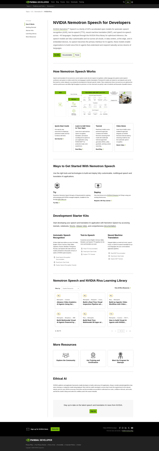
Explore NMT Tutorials (117, 259)
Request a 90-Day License (102, 200)
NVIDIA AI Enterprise (112, 195)
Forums (62, 2)
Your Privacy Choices (40, 444)
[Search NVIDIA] (124, 2)
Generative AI (38, 11)
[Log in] (132, 2)
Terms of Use (51, 444)
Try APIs (57, 55)
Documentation (67, 55)
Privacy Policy (29, 444)
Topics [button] (28, 6)
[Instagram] (122, 428)
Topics (28, 11)
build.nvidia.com (62, 199)
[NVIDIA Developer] (37, 2)
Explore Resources (68, 288)
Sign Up (93, 411)
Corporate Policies (70, 444)
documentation (110, 226)
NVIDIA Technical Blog (127, 430)
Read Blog (78, 149)
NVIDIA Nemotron (60, 29)
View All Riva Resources (122, 288)
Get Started (58, 139)
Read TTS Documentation (90, 248)
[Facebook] (119, 428)
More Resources (31, 37)
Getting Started (31, 27)
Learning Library (31, 33)
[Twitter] (129, 428)
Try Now (55, 202)
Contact (79, 444)
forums (72, 226)
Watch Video (120, 145)
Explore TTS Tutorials (89, 254)
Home (53, 2)
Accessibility (60, 444)
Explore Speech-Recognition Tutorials (66, 265)
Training (81, 2)
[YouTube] (132, 428)
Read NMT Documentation (118, 253)
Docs (67, 2)
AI (32, 11)
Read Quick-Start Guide (62, 262)
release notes (81, 226)
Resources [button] (50, 6)
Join (128, 2)
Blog (57, 2)
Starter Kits (29, 30)
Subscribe (55, 429)
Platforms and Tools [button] (39, 6)
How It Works (30, 24)
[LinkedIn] (125, 428)
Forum (77, 55)
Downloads (74, 2)
